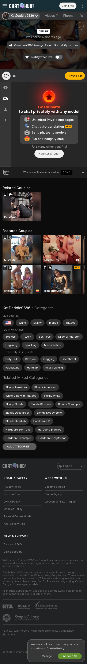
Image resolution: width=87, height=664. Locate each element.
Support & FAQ (13, 544)
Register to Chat (49, 153)
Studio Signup (53, 494)
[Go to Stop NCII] (27, 617)
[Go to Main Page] (26, 5)
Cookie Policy (55, 648)
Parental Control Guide (17, 516)
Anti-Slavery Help (14, 523)
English (67, 466)
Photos (70, 16)
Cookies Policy (13, 509)
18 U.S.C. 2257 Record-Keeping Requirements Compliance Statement (38, 632)
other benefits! (56, 146)
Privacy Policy (12, 486)
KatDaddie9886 (16, 308)
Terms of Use (12, 494)
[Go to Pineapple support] (7, 618)
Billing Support (13, 551)
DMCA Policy (12, 501)
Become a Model (55, 486)
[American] (8, 322)
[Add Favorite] (6, 76)
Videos (51, 16)
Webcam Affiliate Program (60, 501)
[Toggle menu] (4, 5)
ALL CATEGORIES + (19, 446)
